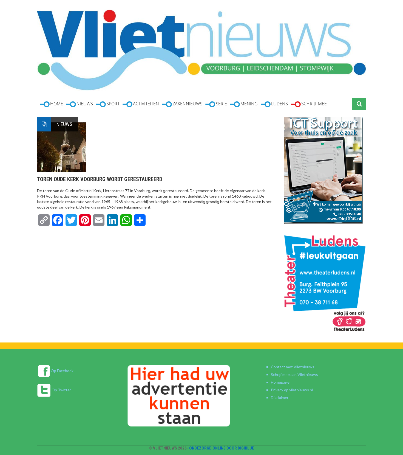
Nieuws (64, 124)
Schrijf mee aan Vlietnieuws (294, 374)
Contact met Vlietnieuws (292, 366)
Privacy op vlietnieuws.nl (292, 389)
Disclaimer (279, 397)
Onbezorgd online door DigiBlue (221, 448)
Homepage (280, 382)
